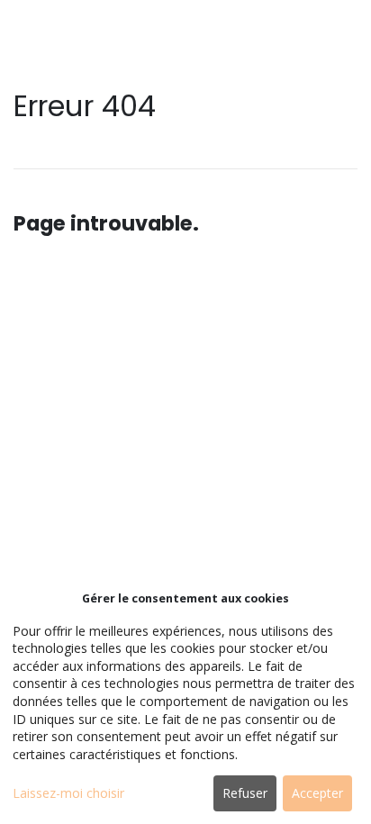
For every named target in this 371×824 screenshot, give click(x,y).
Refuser (244, 792)
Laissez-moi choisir (68, 792)
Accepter (317, 792)
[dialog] (185, 703)
